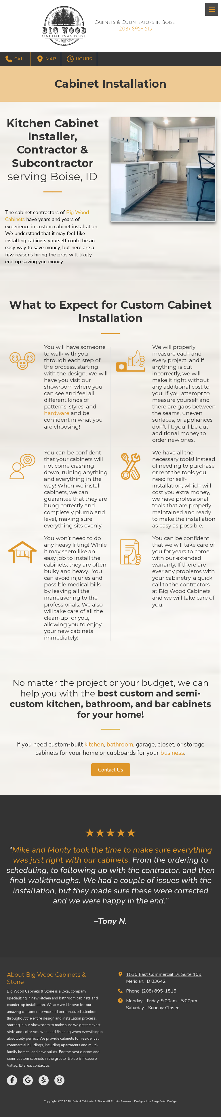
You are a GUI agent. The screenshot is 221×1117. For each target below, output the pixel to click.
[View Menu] (211, 9)
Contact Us (110, 769)
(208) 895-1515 (159, 991)
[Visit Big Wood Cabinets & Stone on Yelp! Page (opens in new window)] (44, 1080)
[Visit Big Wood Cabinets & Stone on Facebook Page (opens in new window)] (12, 1080)
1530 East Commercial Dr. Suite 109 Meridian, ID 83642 (163, 977)
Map (50, 59)
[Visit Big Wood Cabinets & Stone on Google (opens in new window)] (28, 1080)
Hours (83, 59)
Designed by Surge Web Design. (155, 1101)
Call (19, 59)
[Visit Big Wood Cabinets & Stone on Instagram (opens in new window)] (59, 1080)
